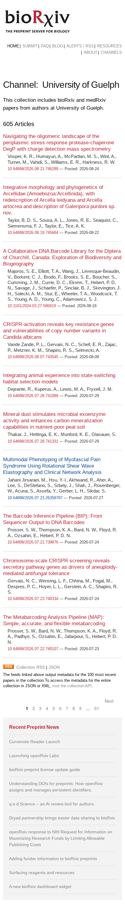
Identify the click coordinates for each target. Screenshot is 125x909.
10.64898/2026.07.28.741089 (33, 395)
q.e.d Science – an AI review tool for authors (51, 803)
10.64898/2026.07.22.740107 (33, 649)
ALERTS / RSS (80, 46)
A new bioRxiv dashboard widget (40, 886)
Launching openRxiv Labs (34, 755)
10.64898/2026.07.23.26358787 (35, 498)
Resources (109, 46)
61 (96, 708)
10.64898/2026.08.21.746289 (33, 168)
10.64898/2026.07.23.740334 (33, 598)
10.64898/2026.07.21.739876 (33, 542)
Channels (111, 52)
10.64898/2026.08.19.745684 (33, 232)
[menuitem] (13, 46)
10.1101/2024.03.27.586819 (32, 306)
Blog (57, 46)
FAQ (45, 46)
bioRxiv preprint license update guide (44, 769)
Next (110, 701)
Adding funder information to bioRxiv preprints (53, 858)
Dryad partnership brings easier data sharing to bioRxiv (62, 817)
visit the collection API (72, 686)
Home (13, 46)
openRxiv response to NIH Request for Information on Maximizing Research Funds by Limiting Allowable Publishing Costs (60, 838)
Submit (30, 46)
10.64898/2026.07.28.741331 (33, 441)
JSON (54, 667)
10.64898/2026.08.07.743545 (33, 357)
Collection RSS (30, 667)
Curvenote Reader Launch (34, 741)
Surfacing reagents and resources (41, 872)
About (90, 52)
